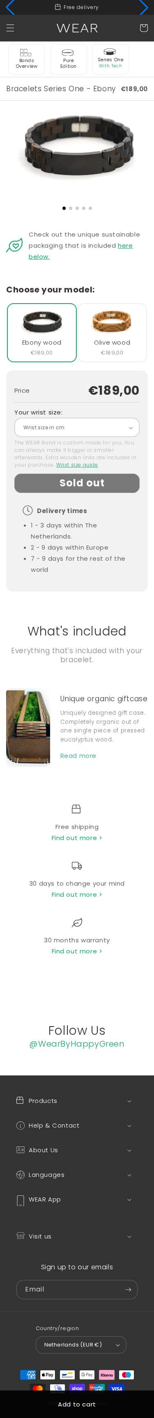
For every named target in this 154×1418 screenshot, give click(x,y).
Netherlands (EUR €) (73, 1345)
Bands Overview (27, 63)
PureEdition (68, 63)
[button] (10, 28)
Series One (111, 59)
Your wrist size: (38, 412)
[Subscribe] (128, 1289)
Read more (78, 755)
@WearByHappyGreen (76, 1044)
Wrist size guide (77, 464)
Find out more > (77, 837)
